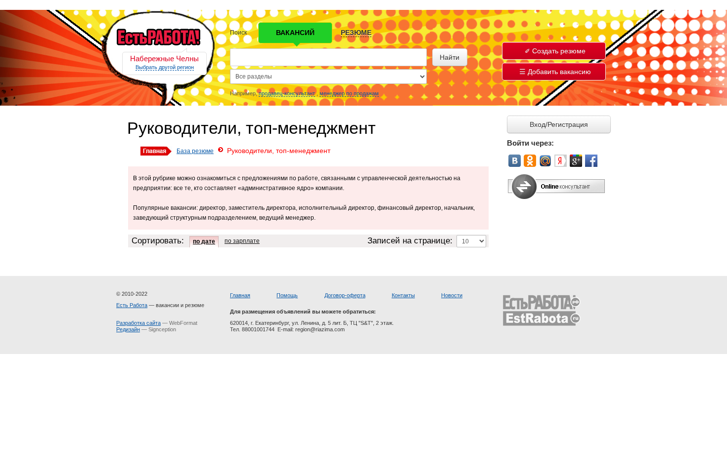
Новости (451, 295)
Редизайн (128, 329)
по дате (204, 241)
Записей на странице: (410, 240)
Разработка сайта (138, 323)
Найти (449, 57)
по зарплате (242, 240)
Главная (240, 295)
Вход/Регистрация (559, 124)
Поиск (238, 32)
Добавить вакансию (559, 72)
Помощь (287, 295)
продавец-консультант (287, 93)
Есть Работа (131, 305)
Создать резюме (559, 51)
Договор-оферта (344, 295)
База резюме (195, 151)
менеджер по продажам (349, 93)
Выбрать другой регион (165, 67)
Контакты (403, 295)
